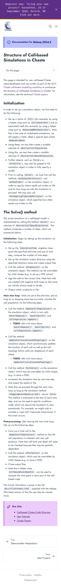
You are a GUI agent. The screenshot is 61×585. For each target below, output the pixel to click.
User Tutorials (23, 516)
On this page (12, 70)
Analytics (38, 574)
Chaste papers (41, 94)
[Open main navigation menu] (56, 26)
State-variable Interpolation (24, 543)
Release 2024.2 (42, 42)
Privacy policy (25, 574)
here (6, 495)
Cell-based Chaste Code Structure (33, 512)
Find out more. (30, 14)
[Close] (56, 9)
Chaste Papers (24, 520)
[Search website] (50, 26)
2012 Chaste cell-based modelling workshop (30, 85)
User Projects (43, 558)
